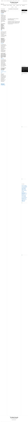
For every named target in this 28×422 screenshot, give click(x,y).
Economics (10, 5)
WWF (24, 201)
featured (23, 193)
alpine (22, 185)
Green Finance (2, 70)
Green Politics (2, 71)
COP (25, 189)
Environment (4, 5)
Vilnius (24, 200)
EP (26, 190)
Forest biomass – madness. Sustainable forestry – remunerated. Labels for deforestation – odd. (3, 26)
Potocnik (26, 197)
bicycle (24, 186)
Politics (14, 5)
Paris (25, 196)
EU (23, 191)
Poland (24, 197)
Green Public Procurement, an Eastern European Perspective (13, 19)
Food (20, 5)
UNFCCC (24, 199)
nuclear (22, 196)
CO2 (24, 189)
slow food (25, 198)
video (22, 200)
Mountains (5, 71)
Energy (8, 5)
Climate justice (2, 58)
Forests (1, 30)
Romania (23, 198)
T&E (22, 199)
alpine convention (24, 185)
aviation (22, 186)
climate (23, 188)
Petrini (22, 197)
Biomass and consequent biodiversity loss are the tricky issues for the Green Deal (3, 40)
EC (23, 190)
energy (25, 190)
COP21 (22, 190)
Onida (23, 196)
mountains (25, 195)
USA (25, 199)
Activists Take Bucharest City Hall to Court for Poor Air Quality (3, 11)
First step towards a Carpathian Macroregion (3, 69)
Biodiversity (23, 5)
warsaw (23, 201)
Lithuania (23, 195)
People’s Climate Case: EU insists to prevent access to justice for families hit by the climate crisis (3, 55)
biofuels (26, 186)
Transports (17, 5)
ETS (22, 191)
